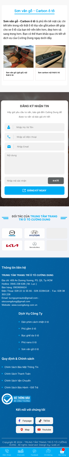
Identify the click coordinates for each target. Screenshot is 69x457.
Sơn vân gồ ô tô (30, 349)
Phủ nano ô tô (29, 342)
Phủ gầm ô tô (28, 328)
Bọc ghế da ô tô (30, 335)
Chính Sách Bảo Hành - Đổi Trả (21, 387)
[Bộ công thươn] (16, 398)
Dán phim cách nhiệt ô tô (35, 321)
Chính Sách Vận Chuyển (18, 380)
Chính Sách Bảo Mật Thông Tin (21, 367)
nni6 (56, 180)
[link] (18, 56)
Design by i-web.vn (49, 444)
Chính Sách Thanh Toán (17, 373)
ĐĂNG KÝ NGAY (36, 190)
